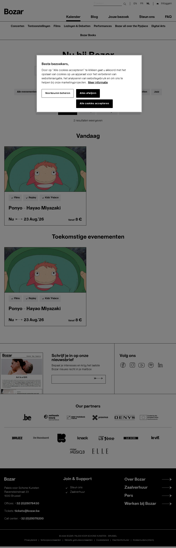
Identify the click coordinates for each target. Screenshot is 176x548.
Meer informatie (98, 83)
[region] (89, 83)
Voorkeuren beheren (57, 93)
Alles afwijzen (88, 93)
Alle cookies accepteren (94, 104)
